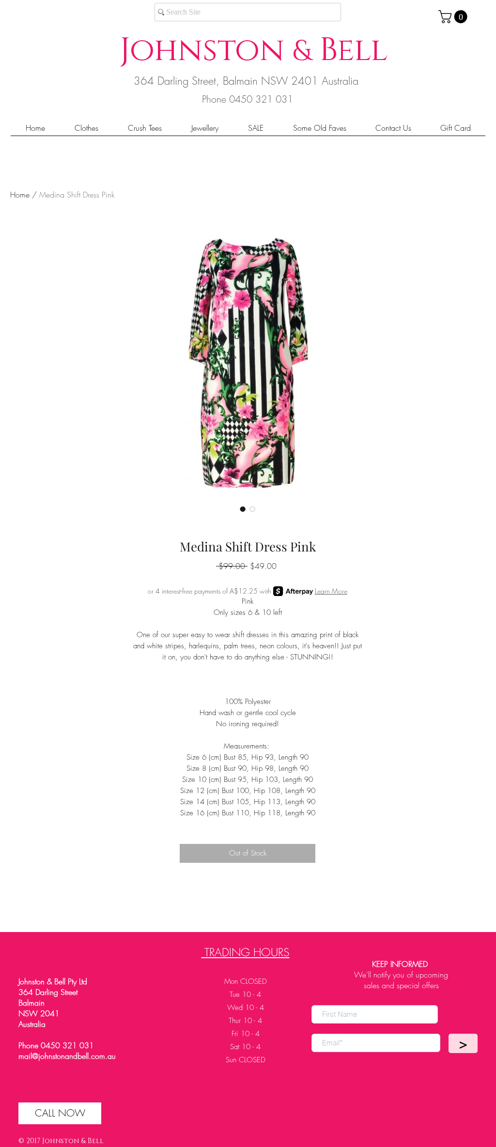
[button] (454, 16)
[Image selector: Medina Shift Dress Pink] (243, 509)
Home (20, 194)
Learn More (331, 591)
